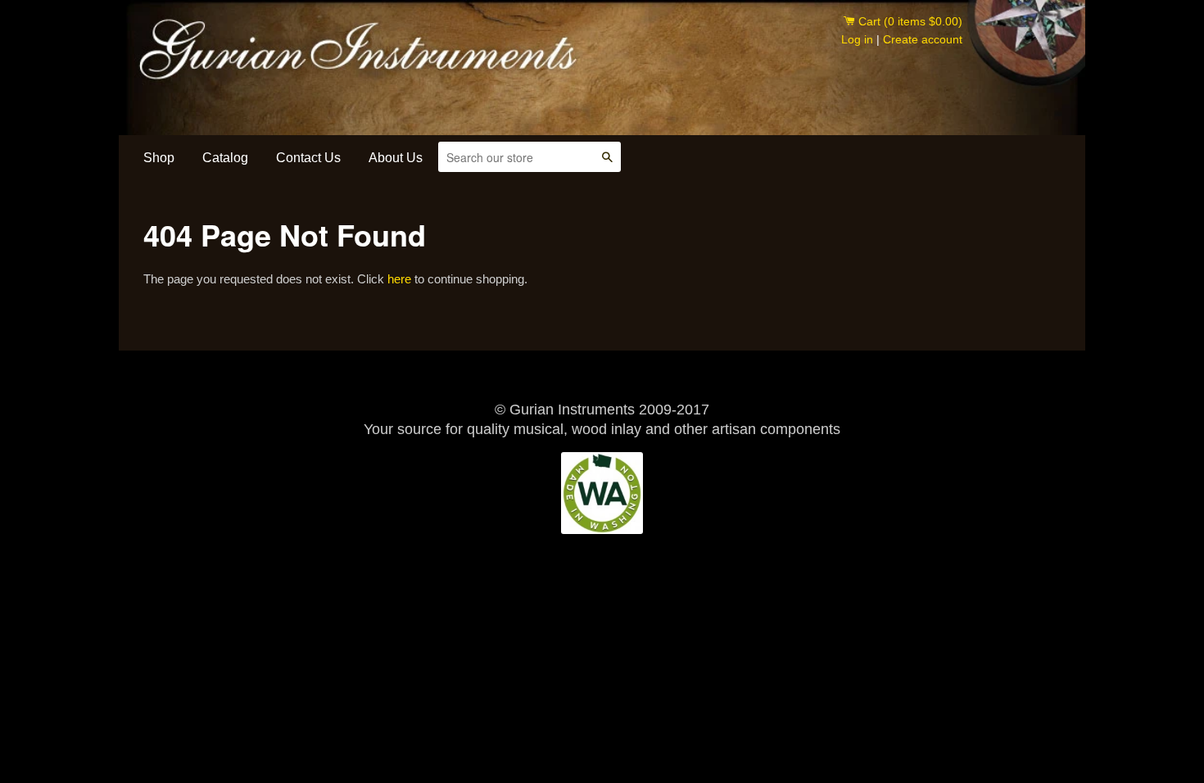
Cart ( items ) (908, 21)
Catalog (225, 158)
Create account (922, 39)
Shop (158, 158)
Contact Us (308, 158)
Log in (857, 39)
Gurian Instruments (279, 39)
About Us (396, 158)
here (399, 279)
